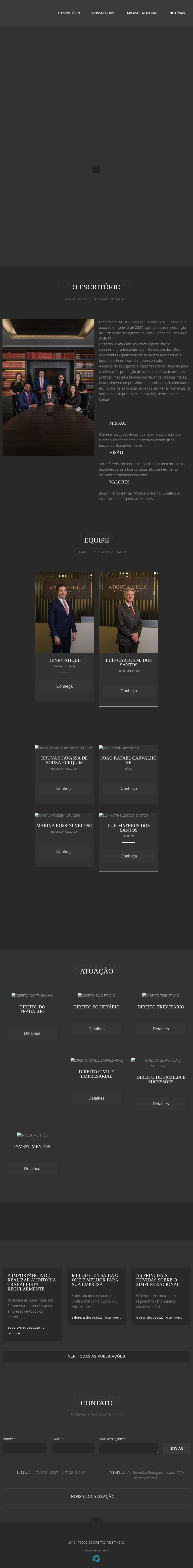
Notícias (177, 13)
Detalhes (32, 1033)
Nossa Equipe (103, 13)
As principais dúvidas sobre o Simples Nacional (158, 1280)
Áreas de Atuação (142, 13)
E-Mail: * (57, 1438)
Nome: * (9, 1438)
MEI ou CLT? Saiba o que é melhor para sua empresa (95, 1280)
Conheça (64, 686)
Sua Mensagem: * (113, 1438)
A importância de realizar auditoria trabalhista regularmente (32, 1282)
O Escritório (69, 13)
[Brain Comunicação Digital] (96, 1561)
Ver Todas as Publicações (96, 1356)
